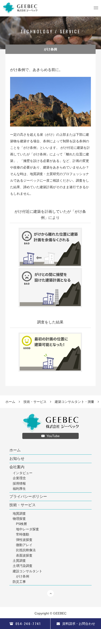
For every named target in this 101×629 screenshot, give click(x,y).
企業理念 (19, 478)
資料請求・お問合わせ (78, 623)
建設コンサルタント (27, 571)
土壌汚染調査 (22, 565)
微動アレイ (24, 545)
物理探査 (19, 518)
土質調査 (19, 560)
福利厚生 (19, 488)
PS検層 (21, 523)
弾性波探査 (24, 539)
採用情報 (19, 483)
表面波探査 (24, 555)
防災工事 (19, 581)
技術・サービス (35, 402)
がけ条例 (22, 576)
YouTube (53, 436)
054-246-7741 (28, 623)
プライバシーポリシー (28, 496)
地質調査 (19, 513)
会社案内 (16, 467)
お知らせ (16, 459)
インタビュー (22, 473)
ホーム (10, 402)
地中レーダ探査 (27, 529)
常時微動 (22, 534)
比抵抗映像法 (26, 550)
